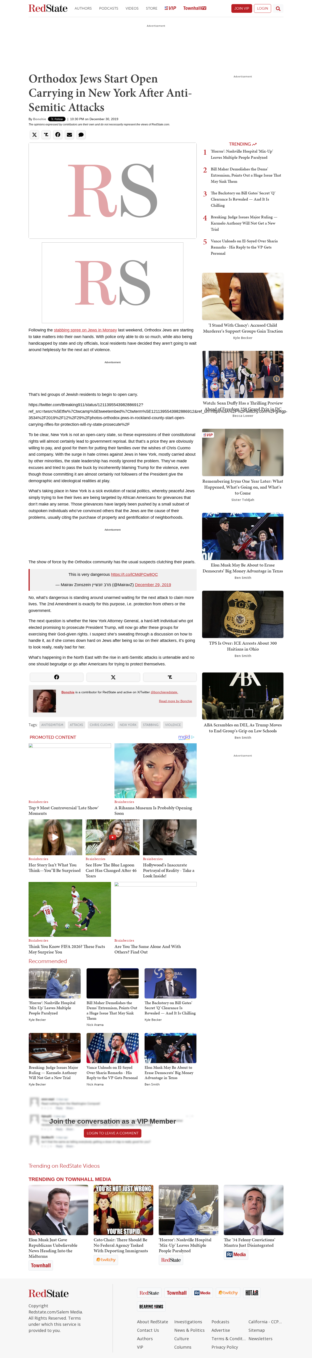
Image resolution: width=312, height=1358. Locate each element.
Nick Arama (95, 1025)
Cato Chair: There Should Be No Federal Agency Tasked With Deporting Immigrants (121, 1245)
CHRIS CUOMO (101, 725)
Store (151, 8)
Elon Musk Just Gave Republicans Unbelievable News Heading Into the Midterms (53, 1247)
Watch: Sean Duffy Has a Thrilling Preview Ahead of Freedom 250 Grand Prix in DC (243, 406)
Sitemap (257, 1330)
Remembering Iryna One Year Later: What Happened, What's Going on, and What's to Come (242, 487)
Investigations (188, 1321)
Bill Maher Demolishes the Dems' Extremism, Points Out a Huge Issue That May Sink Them (112, 1010)
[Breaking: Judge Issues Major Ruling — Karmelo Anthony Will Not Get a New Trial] (55, 1048)
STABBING (151, 725)
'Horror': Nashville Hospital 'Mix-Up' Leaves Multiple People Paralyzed (52, 1008)
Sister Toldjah (242, 500)
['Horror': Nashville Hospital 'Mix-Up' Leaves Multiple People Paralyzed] (55, 983)
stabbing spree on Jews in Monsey (85, 330)
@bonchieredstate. (164, 692)
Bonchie (39, 119)
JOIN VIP (241, 8)
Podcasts (108, 8)
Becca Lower (243, 415)
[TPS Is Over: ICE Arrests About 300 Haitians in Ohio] (242, 614)
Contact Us (148, 1330)
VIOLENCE (173, 725)
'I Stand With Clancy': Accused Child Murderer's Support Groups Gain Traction (243, 328)
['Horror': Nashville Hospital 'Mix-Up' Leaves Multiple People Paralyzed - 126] (188, 1210)
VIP (140, 1347)
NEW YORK (128, 725)
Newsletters (260, 1338)
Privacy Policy (225, 1347)
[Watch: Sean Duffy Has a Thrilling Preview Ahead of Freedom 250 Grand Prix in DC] (242, 373)
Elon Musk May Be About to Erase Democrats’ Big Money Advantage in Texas (169, 1072)
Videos (132, 8)
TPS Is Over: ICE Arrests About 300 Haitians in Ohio (243, 646)
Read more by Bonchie (175, 701)
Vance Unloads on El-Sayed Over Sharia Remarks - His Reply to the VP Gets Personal (112, 1072)
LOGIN (262, 8)
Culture (181, 1338)
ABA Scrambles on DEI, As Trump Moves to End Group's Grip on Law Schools (243, 727)
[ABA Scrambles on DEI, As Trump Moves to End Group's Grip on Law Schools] (242, 695)
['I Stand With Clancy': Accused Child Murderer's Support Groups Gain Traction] (242, 296)
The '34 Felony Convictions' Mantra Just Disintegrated (249, 1242)
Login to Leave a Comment (112, 1133)
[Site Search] (278, 8)
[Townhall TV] (195, 9)
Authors (83, 8)
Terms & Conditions (229, 1338)
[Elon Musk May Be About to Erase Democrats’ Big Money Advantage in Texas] (170, 1048)
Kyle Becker (37, 1020)
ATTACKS (76, 725)
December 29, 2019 (153, 584)
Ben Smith (152, 1084)
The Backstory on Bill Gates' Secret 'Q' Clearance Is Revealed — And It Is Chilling (170, 1008)
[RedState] (48, 8)
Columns (182, 1347)
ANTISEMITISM (52, 725)
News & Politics (189, 1330)
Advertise (221, 1330)
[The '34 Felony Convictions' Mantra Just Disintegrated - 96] (253, 1210)
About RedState (152, 1321)
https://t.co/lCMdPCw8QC (134, 574)
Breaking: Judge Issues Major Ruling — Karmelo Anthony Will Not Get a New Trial (53, 1072)
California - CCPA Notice (266, 1321)
